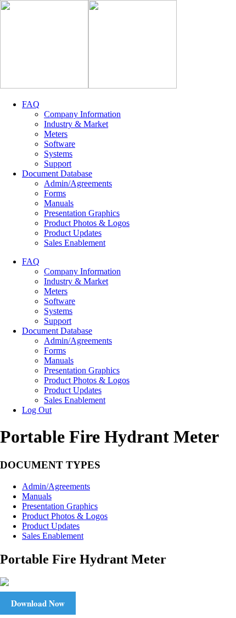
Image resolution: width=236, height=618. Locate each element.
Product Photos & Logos (65, 516)
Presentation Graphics (60, 506)
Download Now (38, 603)
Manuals (37, 496)
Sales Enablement (52, 535)
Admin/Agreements (56, 486)
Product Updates (51, 526)
